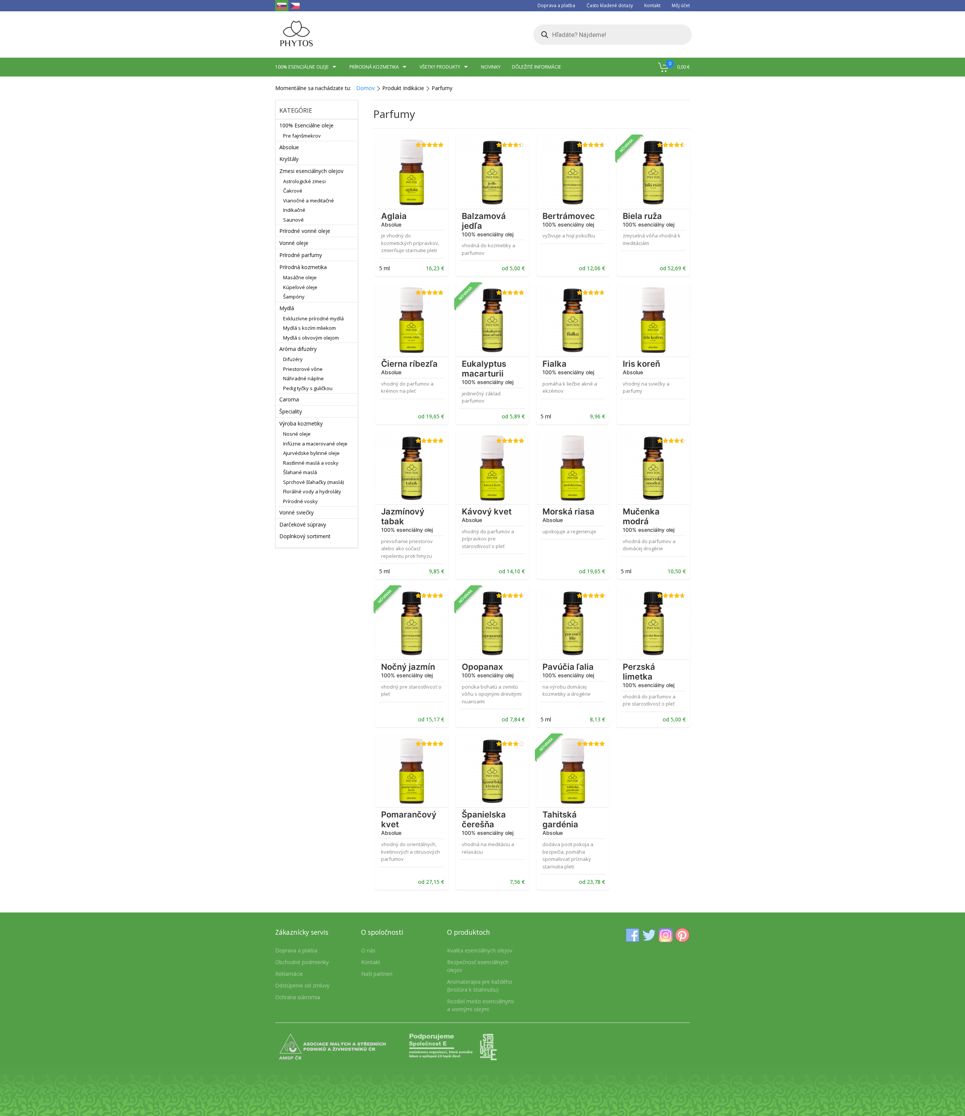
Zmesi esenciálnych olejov (311, 171)
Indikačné (294, 210)
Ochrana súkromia (297, 997)
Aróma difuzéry (298, 348)
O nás (368, 950)
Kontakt (652, 5)
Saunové (293, 219)
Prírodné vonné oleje (304, 230)
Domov (365, 88)
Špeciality (290, 411)
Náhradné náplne (303, 378)
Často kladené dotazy (610, 5)
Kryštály (289, 158)
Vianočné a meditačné (308, 200)
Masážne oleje (300, 277)
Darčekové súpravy (302, 524)
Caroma (289, 399)
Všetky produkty (440, 67)
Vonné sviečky (296, 512)
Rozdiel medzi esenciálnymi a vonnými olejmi (480, 1005)
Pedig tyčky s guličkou (307, 388)
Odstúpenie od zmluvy (302, 985)
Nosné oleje (297, 433)
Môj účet (681, 5)
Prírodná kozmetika (374, 67)
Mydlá (286, 308)
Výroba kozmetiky (301, 423)
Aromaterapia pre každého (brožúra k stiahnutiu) (479, 985)
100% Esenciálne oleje (306, 125)
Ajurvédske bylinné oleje (311, 453)
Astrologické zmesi (304, 181)
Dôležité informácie (536, 67)
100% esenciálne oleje (302, 67)
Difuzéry (293, 359)
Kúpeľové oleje (300, 287)
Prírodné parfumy (300, 255)
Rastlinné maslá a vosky (311, 462)
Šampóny (294, 296)
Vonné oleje (293, 242)
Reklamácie (289, 973)
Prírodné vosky (300, 501)
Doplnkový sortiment (305, 536)
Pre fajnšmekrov (302, 135)
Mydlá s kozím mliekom (309, 328)
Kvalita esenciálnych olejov (479, 950)
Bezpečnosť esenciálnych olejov (478, 966)
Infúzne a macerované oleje (315, 443)
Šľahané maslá (300, 472)
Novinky (491, 67)
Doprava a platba (556, 5)
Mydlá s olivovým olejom (311, 337)
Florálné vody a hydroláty (312, 491)
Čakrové (292, 190)
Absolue (289, 147)
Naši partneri (376, 973)
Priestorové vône (303, 369)
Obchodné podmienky (302, 962)
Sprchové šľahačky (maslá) (313, 482)
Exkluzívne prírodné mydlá (313, 318)
